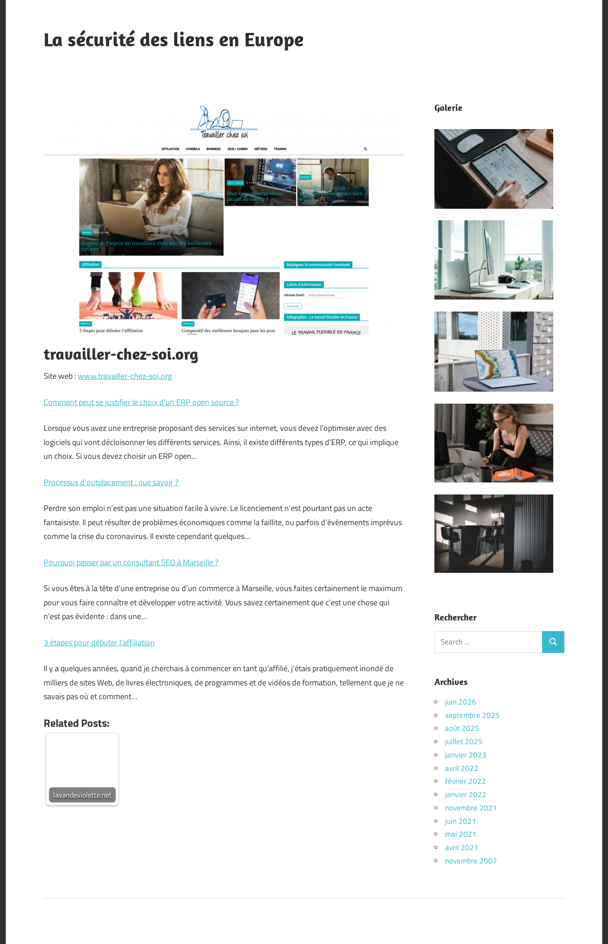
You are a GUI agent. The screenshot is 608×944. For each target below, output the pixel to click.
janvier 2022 (465, 794)
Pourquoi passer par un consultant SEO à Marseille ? (131, 562)
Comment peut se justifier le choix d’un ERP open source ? (141, 402)
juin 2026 (460, 702)
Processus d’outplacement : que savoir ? (111, 482)
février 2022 (465, 781)
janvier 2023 (465, 755)
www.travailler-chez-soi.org (125, 376)
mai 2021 (461, 834)
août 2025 (462, 728)
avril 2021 (461, 847)
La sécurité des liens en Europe (174, 39)
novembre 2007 (471, 861)
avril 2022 (461, 768)
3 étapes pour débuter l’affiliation (99, 642)
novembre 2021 (471, 808)
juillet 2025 (463, 741)
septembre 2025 (472, 715)
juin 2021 (460, 821)
